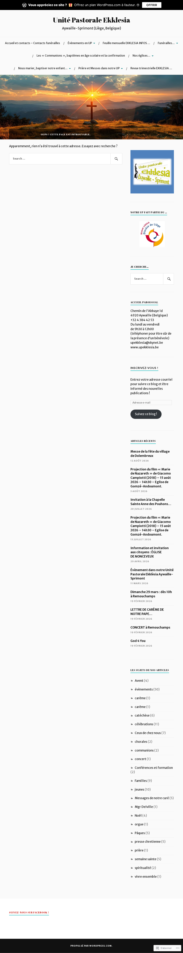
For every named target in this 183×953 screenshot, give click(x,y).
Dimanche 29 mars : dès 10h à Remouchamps (151, 594)
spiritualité (143, 868)
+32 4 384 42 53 (142, 320)
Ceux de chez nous (148, 733)
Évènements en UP (80, 43)
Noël (138, 816)
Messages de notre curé (152, 798)
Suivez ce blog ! (146, 414)
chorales (141, 742)
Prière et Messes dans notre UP (99, 68)
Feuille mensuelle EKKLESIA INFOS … (126, 43)
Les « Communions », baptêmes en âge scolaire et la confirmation (81, 55)
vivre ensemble (146, 877)
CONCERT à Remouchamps (150, 627)
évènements (144, 689)
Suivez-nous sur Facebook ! (29, 912)
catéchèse (142, 715)
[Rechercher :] (65, 159)
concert (140, 759)
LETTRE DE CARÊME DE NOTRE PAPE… (147, 612)
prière (139, 850)
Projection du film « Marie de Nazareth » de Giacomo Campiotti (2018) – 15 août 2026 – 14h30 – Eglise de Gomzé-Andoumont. (150, 477)
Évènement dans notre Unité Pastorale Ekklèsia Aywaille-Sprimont (152, 574)
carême (140, 698)
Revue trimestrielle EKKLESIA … (151, 68)
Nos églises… (141, 55)
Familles (141, 781)
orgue (139, 824)
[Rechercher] (116, 159)
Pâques (140, 833)
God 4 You (137, 641)
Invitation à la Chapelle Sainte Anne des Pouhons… (150, 502)
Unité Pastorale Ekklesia (91, 19)
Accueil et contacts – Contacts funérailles (32, 43)
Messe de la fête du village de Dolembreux (150, 454)
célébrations (144, 724)
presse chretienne (148, 842)
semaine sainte (145, 859)
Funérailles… (166, 43)
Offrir (151, 5)
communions (144, 750)
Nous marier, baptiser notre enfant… (43, 68)
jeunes (139, 789)
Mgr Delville (144, 807)
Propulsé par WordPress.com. (91, 945)
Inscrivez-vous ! (144, 367)
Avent (139, 681)
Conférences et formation (154, 768)
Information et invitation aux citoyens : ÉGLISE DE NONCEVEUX (149, 552)
